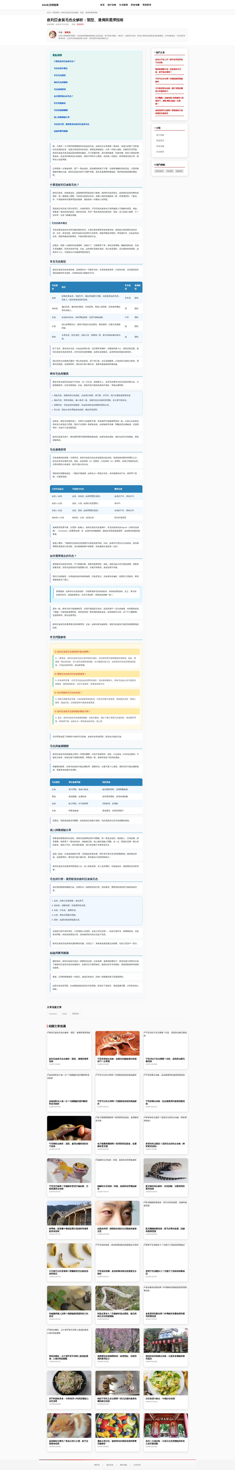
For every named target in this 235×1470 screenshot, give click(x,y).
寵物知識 (179, 171)
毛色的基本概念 (61, 68)
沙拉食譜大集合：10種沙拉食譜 (160, 1398)
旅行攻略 (112, 5)
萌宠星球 (147, 5)
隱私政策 (109, 1465)
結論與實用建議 (61, 131)
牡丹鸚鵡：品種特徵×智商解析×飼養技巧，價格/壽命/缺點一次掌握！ (169, 101)
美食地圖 (135, 5)
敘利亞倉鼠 (159, 171)
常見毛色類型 (60, 75)
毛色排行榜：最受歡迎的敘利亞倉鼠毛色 (71, 124)
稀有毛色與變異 (61, 82)
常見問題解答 (60, 103)
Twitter (64, 1014)
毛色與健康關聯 (61, 110)
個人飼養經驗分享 (62, 117)
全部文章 (137, 1465)
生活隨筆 (123, 5)
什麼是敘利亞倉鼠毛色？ (65, 61)
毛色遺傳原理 (60, 89)
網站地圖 (123, 1465)
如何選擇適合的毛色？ (64, 96)
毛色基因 (170, 171)
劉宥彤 (68, 32)
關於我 (97, 1465)
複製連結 (75, 1014)
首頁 (102, 5)
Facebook (53, 1014)
